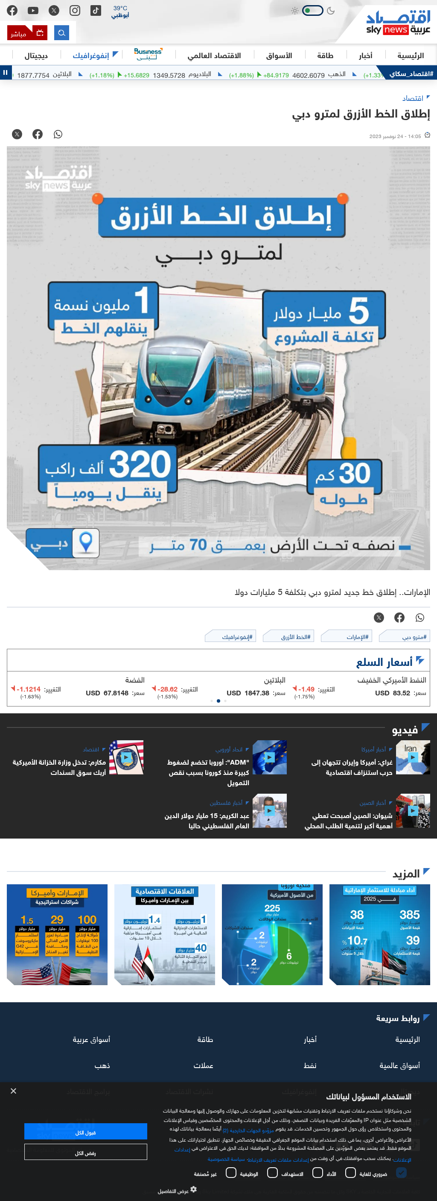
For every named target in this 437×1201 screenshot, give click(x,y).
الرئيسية (411, 54)
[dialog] (218, 1141)
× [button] (14, 1091)
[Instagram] (74, 10)
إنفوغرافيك (91, 54)
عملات (203, 1064)
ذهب (102, 1064)
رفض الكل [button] (85, 1152)
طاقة (205, 1038)
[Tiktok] (95, 10)
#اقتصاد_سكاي (412, 72)
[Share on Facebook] (37, 135)
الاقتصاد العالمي (214, 54)
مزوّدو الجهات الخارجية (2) (248, 1129)
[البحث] (61, 32)
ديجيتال (36, 54)
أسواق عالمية (400, 1064)
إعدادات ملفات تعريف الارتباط (278, 1158)
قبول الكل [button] (86, 1131)
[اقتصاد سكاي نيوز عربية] (386, 24)
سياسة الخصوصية (226, 1158)
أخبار (310, 1038)
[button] (120, 11)
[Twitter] (54, 10)
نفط (310, 1064)
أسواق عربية (91, 1038)
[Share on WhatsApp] (58, 135)
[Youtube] (33, 11)
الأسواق (279, 54)
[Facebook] (12, 10)
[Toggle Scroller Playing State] (6, 72)
